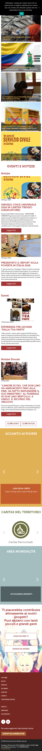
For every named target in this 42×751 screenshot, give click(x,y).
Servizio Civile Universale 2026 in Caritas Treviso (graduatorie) (18, 157)
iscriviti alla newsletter (13, 734)
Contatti (4, 696)
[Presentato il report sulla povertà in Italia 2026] (21, 245)
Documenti (4, 688)
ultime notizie (28, 424)
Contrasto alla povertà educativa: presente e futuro (19, 98)
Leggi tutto (11, 230)
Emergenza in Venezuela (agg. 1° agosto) (17, 38)
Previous (4, 470)
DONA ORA (4, 692)
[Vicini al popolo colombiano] (21, 57)
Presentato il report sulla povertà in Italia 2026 (19, 264)
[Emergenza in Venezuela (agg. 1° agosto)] (21, 30)
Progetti (4, 707)
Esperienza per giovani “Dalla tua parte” (16, 328)
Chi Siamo (4, 677)
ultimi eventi (13, 424)
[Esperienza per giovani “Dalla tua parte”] (21, 309)
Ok (22, 14)
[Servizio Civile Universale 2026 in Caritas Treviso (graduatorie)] (21, 152)
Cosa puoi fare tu (21, 636)
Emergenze (4, 710)
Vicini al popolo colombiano (16, 67)
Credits (8, 749)
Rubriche (4, 685)
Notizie (3, 681)
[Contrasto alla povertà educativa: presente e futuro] (21, 93)
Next (37, 470)
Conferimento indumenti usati (17, 127)
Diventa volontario (21, 649)
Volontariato (5, 714)
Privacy (3, 749)
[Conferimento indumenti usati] (21, 122)
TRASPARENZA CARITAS (8, 699)
